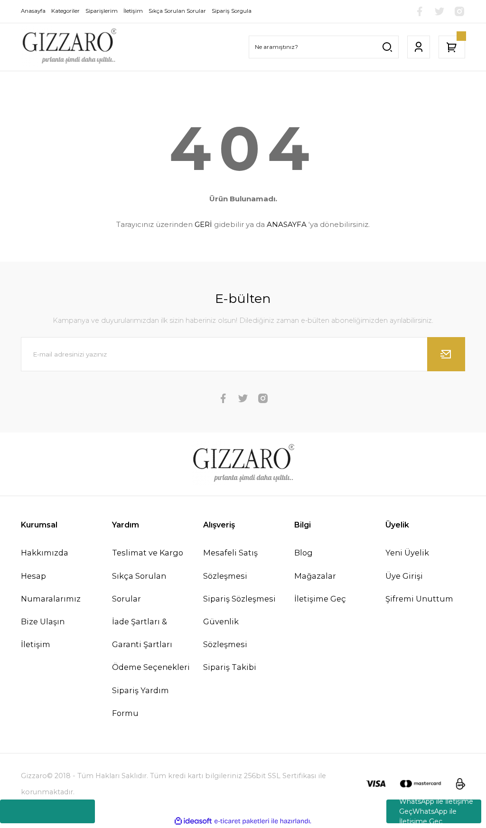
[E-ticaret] (242, 821)
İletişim (35, 644)
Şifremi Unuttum (419, 598)
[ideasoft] (193, 821)
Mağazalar (315, 576)
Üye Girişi (404, 576)
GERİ (203, 224)
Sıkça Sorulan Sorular (139, 587)
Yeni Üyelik (407, 552)
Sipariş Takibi (229, 667)
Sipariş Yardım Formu (140, 702)
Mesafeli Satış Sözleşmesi (230, 564)
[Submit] (446, 354)
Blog (303, 552)
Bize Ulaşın (43, 621)
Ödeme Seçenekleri (151, 667)
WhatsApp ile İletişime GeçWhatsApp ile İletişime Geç (436, 811)
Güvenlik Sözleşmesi (225, 633)
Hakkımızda (44, 552)
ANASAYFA (287, 224)
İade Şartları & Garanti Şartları (142, 633)
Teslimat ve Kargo (147, 552)
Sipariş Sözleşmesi (239, 598)
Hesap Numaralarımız (51, 587)
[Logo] (69, 47)
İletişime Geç (320, 598)
